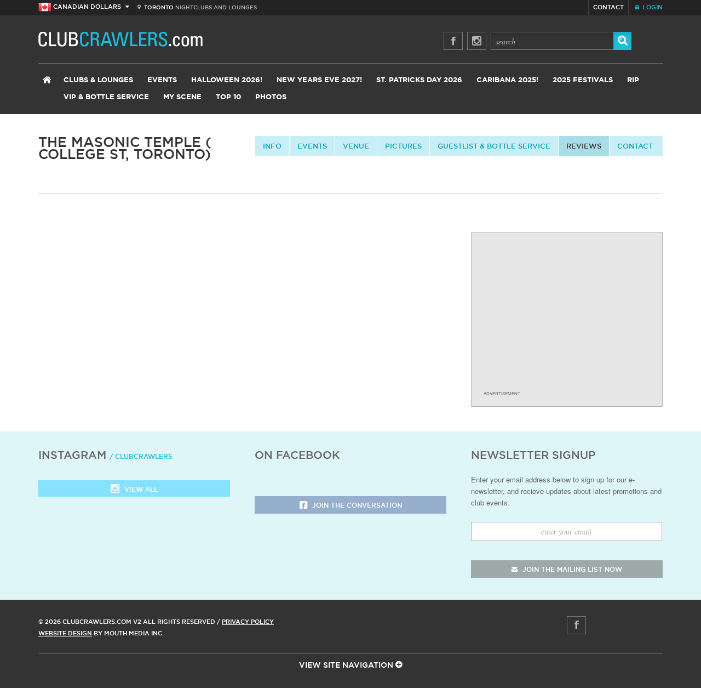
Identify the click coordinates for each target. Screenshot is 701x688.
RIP (633, 80)
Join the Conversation (356, 505)
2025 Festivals (583, 80)
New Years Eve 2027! (319, 80)
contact (635, 146)
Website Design (65, 633)
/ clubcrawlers (141, 456)
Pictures (403, 146)
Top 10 (228, 97)
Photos (270, 97)
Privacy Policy (248, 621)
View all (140, 489)
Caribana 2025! (507, 80)
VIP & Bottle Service (106, 97)
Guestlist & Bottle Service (494, 146)
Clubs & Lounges (98, 80)
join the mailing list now (571, 569)
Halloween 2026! (226, 80)
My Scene (182, 97)
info (272, 146)
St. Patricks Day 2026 (419, 80)
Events (162, 80)
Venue (356, 146)
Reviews (583, 146)
